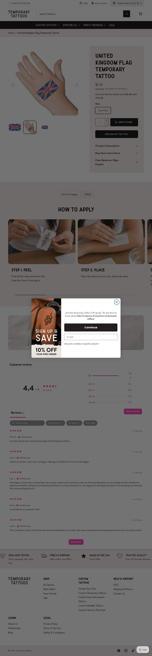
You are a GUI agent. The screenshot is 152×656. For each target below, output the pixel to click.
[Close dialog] (116, 302)
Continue (90, 327)
